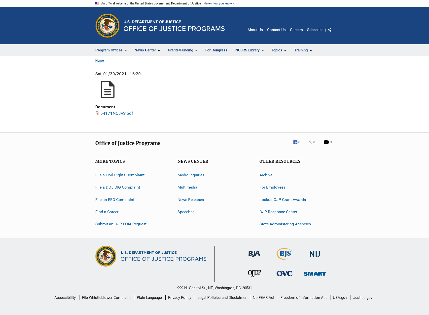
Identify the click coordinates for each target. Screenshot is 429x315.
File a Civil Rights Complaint (119, 175)
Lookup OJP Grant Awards (282, 199)
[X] (313, 145)
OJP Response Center (278, 211)
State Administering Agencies (285, 224)
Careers (296, 30)
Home (99, 60)
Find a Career (106, 211)
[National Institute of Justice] (315, 258)
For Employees (272, 187)
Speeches (186, 211)
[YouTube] (328, 145)
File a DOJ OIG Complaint (117, 187)
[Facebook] (298, 145)
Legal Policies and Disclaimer (222, 297)
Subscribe (315, 30)
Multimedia (187, 187)
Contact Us (276, 30)
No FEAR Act (263, 297)
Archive (265, 175)
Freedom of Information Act (304, 297)
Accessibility (65, 297)
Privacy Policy (179, 297)
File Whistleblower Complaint (106, 297)
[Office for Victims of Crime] (284, 277)
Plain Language (149, 297)
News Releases (191, 199)
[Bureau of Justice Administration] (254, 257)
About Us (255, 30)
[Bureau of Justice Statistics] (285, 260)
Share (333, 33)
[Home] (174, 25)
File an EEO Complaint (114, 199)
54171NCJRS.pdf (116, 113)
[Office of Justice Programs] (107, 25)
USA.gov (340, 297)
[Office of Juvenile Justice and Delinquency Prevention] (254, 278)
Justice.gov (362, 297)
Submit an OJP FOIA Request (120, 224)
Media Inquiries (191, 175)
